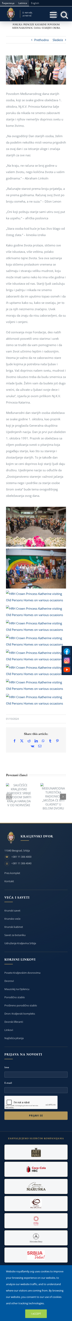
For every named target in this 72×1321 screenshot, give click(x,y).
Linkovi (8, 1030)
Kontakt (9, 881)
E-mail (8, 1083)
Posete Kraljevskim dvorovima (22, 973)
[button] (9, 797)
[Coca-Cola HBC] (36, 1169)
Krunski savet (12, 910)
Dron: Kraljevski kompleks (19, 1013)
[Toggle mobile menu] (54, 15)
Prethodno (41, 40)
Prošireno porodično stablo (20, 1005)
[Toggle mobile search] (64, 15)
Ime (6, 1067)
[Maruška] (36, 1186)
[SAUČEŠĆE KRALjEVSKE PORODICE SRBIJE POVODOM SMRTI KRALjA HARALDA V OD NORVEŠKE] (19, 795)
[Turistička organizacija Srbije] (36, 1255)
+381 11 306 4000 (21, 856)
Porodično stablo (14, 997)
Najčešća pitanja (14, 1038)
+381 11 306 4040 (21, 863)
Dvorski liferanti (13, 1022)
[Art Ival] (36, 1152)
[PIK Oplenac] (36, 1203)
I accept (36, 1313)
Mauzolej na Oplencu (16, 989)
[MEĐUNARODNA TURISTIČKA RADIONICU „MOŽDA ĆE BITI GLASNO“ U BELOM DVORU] (53, 796)
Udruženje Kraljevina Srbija (20, 943)
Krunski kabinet (13, 927)
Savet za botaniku (15, 935)
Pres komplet (12, 873)
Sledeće (58, 40)
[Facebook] (67, 651)
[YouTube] (67, 670)
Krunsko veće (12, 918)
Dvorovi (9, 981)
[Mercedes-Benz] (36, 1237)
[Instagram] (67, 660)
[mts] (36, 1220)
